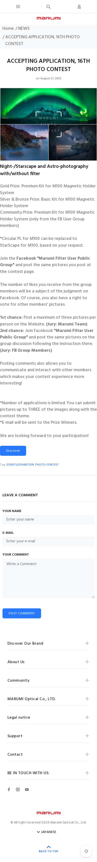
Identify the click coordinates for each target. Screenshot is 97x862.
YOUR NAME (11, 511)
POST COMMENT (22, 613)
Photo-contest (47, 464)
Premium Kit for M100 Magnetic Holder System (48, 189)
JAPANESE (48, 832)
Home (8, 28)
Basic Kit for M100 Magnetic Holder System (47, 203)
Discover (13, 451)
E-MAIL (8, 533)
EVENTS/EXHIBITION (20, 464)
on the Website (29, 324)
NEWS (24, 28)
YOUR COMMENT (15, 555)
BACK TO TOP (48, 851)
